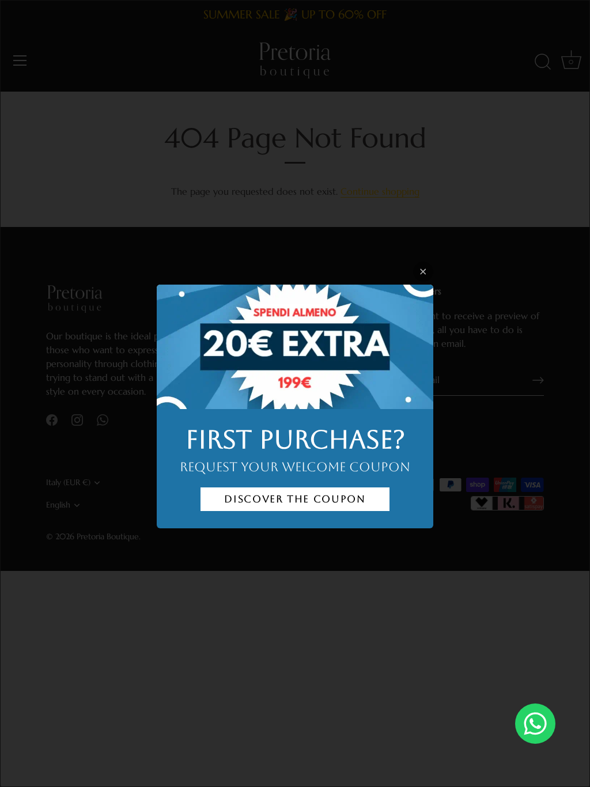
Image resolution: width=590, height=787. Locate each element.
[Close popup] (423, 272)
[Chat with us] (535, 723)
